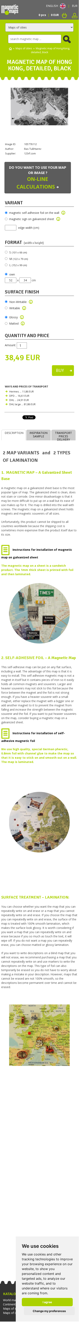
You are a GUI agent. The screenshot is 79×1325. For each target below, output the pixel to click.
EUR (74, 6)
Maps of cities (24, 48)
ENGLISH (52, 6)
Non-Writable (18, 302)
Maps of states (13, 1308)
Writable (14, 308)
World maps (11, 1300)
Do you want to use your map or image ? (37, 177)
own (12, 274)
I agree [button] (47, 1302)
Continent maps (13, 1304)
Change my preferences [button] (49, 1311)
